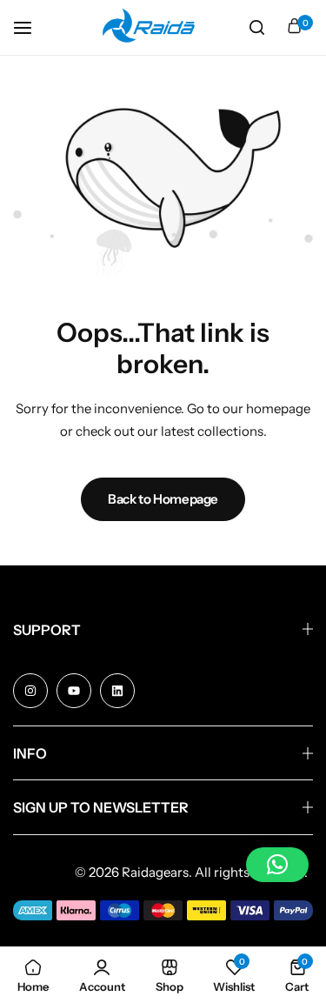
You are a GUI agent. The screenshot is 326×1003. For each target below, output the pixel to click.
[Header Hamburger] (31, 27)
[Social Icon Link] (30, 690)
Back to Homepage (163, 499)
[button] (277, 864)
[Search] (256, 27)
